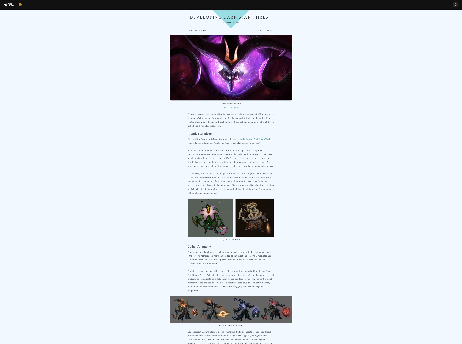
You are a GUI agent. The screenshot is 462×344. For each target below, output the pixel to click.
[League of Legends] (20, 4)
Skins (231, 10)
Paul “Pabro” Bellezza (264, 139)
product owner (246, 139)
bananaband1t (198, 30)
